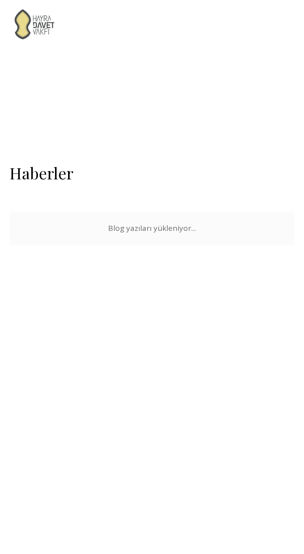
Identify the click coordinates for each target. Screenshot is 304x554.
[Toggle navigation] (289, 24)
